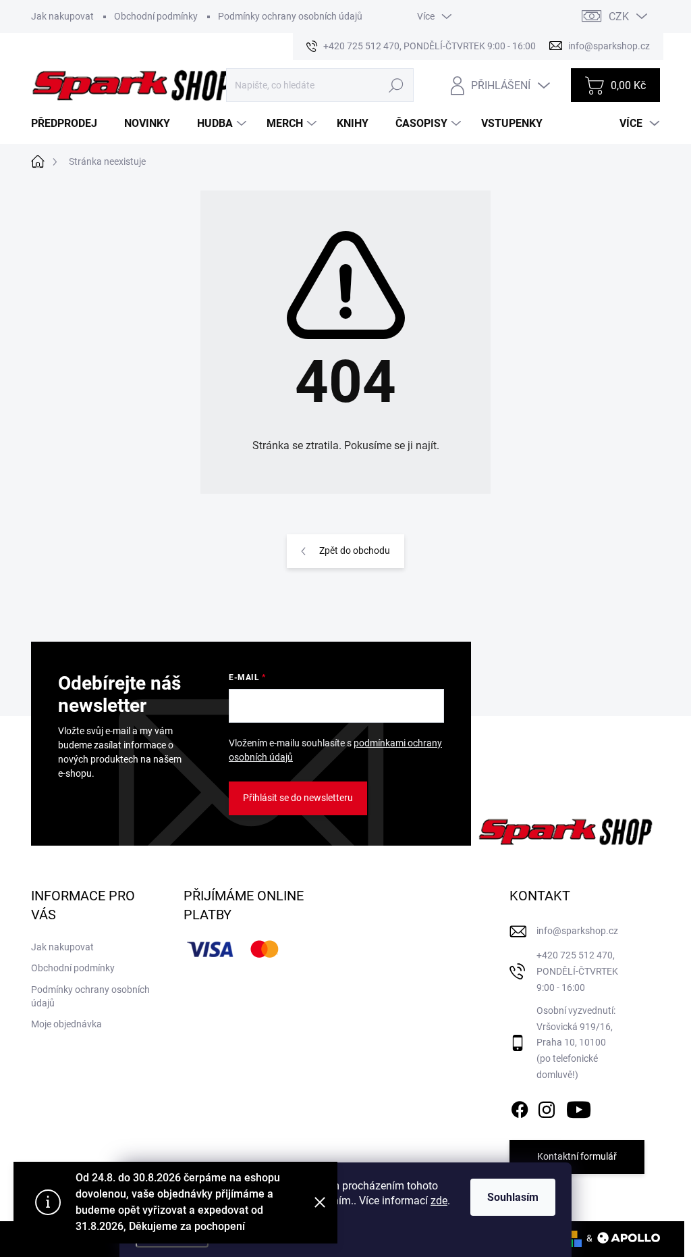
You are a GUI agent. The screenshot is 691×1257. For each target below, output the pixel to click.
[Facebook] (519, 1107)
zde (439, 1200)
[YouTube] (578, 1107)
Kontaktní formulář (577, 1156)
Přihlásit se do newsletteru (298, 797)
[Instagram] (546, 1107)
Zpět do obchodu (354, 550)
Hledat (396, 85)
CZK (619, 16)
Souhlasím (512, 1197)
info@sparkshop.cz (577, 930)
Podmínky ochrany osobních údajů (290, 16)
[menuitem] (69, 123)
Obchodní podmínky (156, 16)
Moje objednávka (66, 1024)
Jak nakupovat (62, 16)
